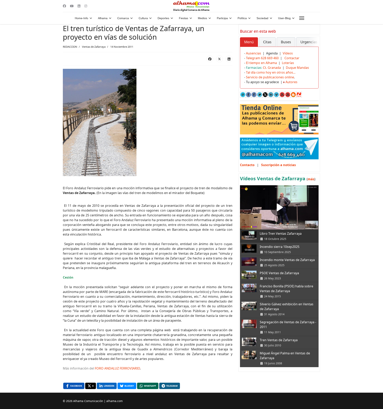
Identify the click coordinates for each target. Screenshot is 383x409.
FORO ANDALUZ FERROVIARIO (117, 368)
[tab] (249, 42)
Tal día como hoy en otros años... (270, 72)
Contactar (291, 58)
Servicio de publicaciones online (270, 77)
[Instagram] (85, 6)
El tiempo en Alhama (261, 63)
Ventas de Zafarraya (94, 46)
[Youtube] (72, 6)
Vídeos (288, 53)
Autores (291, 82)
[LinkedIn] (229, 58)
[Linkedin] (79, 6)
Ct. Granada (272, 67)
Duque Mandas (297, 67)
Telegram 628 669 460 (262, 58)
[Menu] (301, 18)
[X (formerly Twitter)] (219, 58)
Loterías (288, 63)
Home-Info (81, 18)
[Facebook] (64, 6)
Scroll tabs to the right (314, 44)
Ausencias (253, 53)
